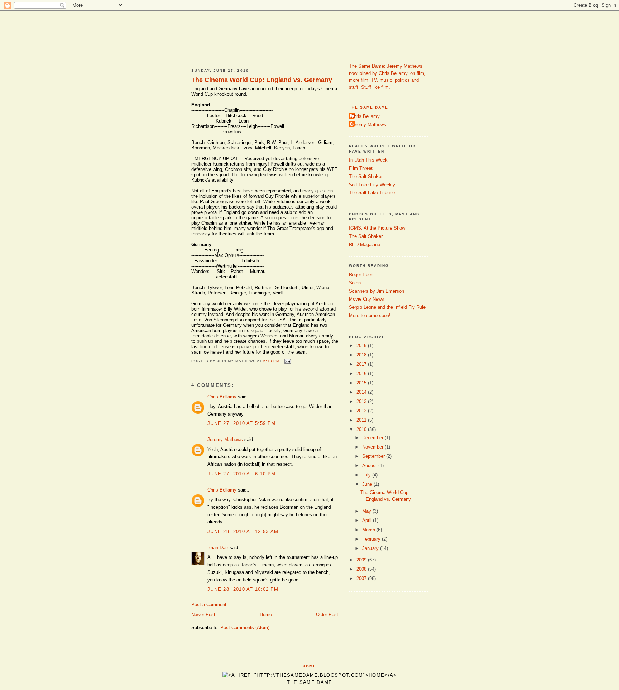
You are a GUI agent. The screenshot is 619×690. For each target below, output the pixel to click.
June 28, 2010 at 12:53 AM (243, 531)
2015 (362, 382)
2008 (362, 569)
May (367, 511)
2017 (362, 364)
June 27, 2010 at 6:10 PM (241, 473)
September (374, 456)
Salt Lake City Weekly (372, 184)
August (370, 465)
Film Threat (361, 168)
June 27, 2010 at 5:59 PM (241, 423)
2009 (362, 559)
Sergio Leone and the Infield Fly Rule (387, 307)
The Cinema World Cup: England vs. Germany (261, 79)
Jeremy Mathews (225, 439)
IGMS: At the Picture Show (377, 228)
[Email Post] (286, 361)
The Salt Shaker (366, 176)
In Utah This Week (368, 160)
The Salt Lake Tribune (372, 192)
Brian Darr (217, 547)
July (367, 475)
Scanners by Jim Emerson (376, 291)
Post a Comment (208, 604)
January (371, 548)
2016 (362, 373)
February (372, 539)
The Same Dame (368, 107)
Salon (355, 283)
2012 (362, 410)
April (367, 520)
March (369, 529)
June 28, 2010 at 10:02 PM (243, 589)
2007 (362, 578)
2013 (362, 401)
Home (266, 614)
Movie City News (366, 299)
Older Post (327, 614)
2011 (362, 420)
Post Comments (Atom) (244, 627)
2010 (362, 429)
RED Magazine (364, 244)
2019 (362, 345)
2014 (362, 392)
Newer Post (203, 614)
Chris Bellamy (221, 396)
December (373, 437)
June (368, 484)
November (373, 447)
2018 (362, 355)
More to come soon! (369, 315)
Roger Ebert (361, 274)
